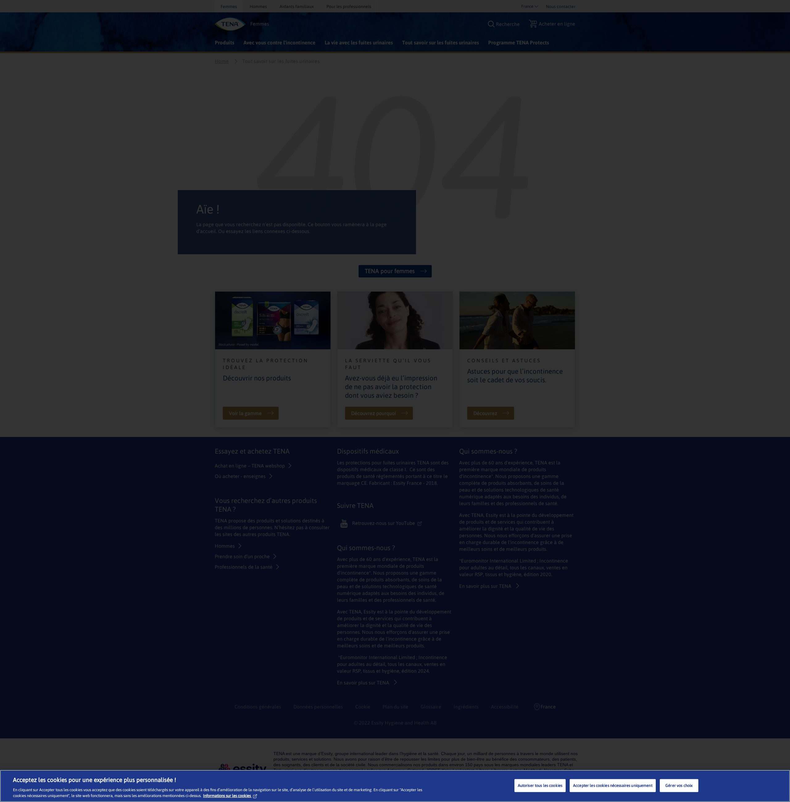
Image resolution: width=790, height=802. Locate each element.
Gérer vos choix (678, 785)
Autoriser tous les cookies (540, 785)
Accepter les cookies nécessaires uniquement (612, 785)
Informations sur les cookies (227, 795)
